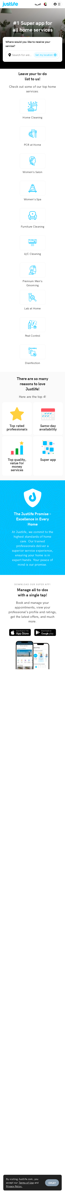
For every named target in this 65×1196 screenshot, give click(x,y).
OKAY (52, 1183)
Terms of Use (26, 1182)
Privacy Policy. (14, 1186)
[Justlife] (7, 4)
